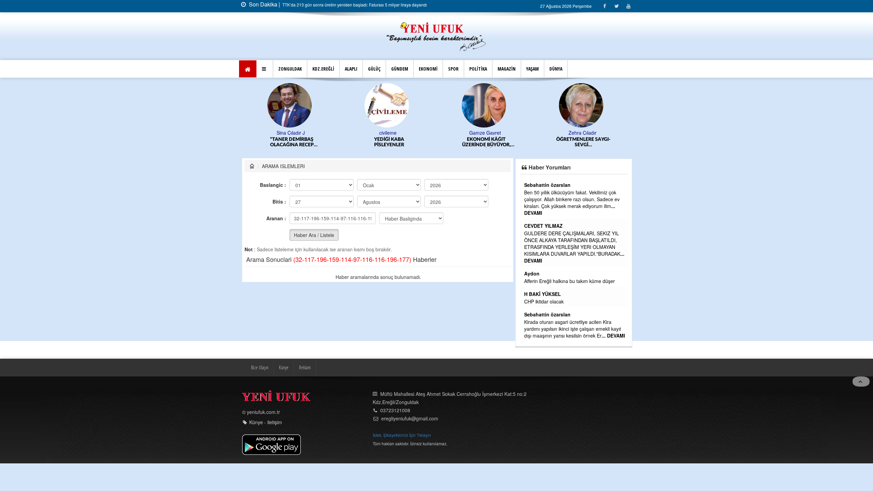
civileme (388, 132)
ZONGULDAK (290, 68)
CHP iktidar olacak (544, 301)
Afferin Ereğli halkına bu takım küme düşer (569, 281)
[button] (264, 68)
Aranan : (276, 218)
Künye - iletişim (265, 422)
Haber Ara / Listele (314, 235)
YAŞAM (532, 68)
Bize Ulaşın (259, 367)
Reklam (305, 367)
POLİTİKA (478, 68)
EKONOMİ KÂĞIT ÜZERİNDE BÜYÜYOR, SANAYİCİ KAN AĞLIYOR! (486, 142)
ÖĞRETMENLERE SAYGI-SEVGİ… (583, 142)
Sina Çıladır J (291, 132)
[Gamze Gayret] (485, 104)
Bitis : (279, 201)
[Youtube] (628, 6)
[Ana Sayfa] (436, 36)
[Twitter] (616, 6)
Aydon (531, 273)
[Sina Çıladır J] (290, 104)
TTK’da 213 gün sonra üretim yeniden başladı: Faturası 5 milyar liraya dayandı (354, 5)
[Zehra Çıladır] (582, 104)
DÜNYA (555, 68)
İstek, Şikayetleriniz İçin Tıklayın (402, 435)
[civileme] (388, 104)
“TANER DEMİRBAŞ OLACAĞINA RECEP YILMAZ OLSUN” (292, 142)
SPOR (453, 68)
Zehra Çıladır (582, 132)
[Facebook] (604, 6)
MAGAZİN (507, 68)
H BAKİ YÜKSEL (542, 294)
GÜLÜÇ (374, 68)
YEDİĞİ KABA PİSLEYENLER (389, 142)
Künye (283, 367)
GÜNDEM (399, 68)
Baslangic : (273, 184)
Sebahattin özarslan (547, 184)
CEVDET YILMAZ (543, 225)
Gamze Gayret (485, 132)
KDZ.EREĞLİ (323, 68)
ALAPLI (351, 68)
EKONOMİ (428, 68)
